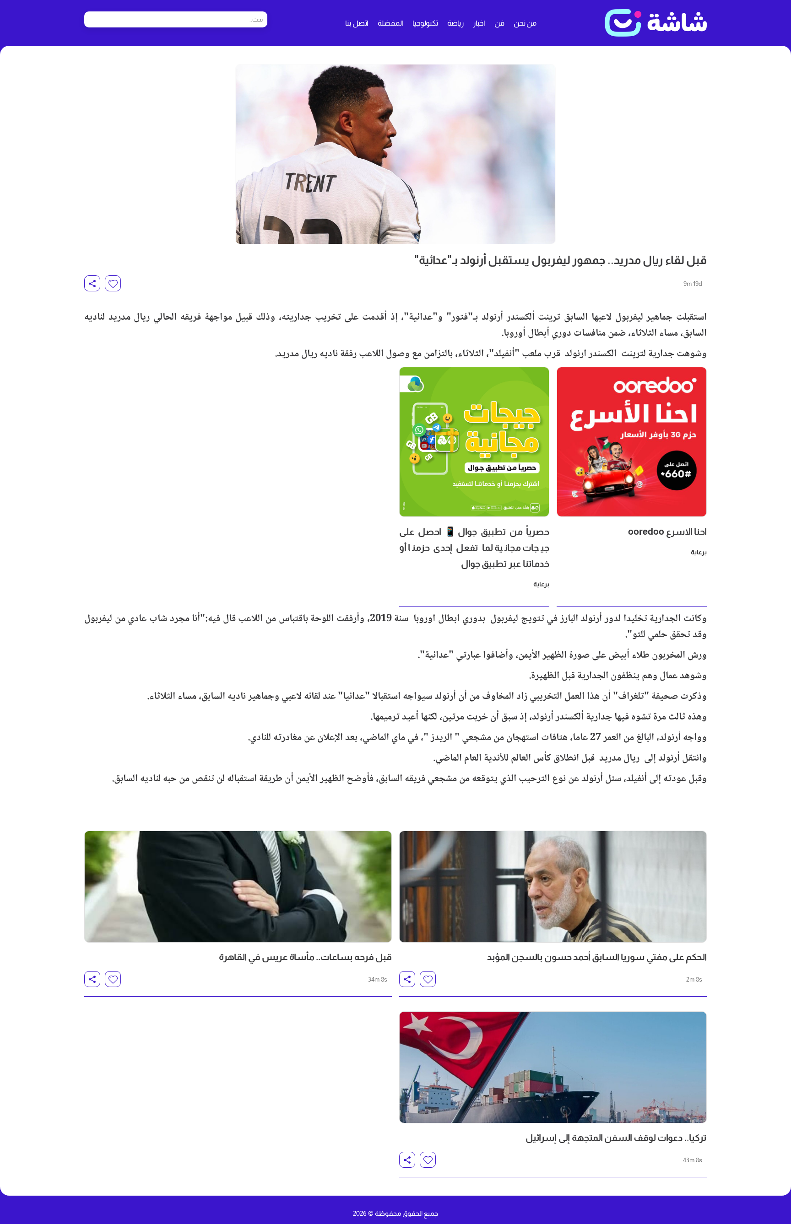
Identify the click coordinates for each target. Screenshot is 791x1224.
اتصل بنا (356, 23)
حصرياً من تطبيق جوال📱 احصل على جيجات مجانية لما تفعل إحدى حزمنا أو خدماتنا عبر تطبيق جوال (474, 547)
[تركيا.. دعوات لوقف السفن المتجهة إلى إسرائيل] (553, 1067)
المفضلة (390, 23)
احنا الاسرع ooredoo (667, 531)
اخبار (479, 23)
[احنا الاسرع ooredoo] (632, 442)
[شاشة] (656, 23)
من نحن (525, 23)
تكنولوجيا (425, 23)
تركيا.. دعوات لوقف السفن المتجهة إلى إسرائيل (616, 1138)
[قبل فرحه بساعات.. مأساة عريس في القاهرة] (238, 887)
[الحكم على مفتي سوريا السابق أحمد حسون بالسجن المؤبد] (553, 887)
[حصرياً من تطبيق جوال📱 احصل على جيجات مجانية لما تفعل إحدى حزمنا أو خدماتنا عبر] (474, 442)
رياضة (455, 23)
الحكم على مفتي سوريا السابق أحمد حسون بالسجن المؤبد (597, 957)
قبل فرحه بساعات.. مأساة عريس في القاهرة (305, 957)
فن (499, 23)
